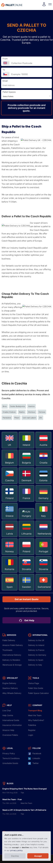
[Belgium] (9, 466)
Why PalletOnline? (36, 720)
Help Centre (7, 715)
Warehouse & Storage (12, 665)
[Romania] (9, 572)
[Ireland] (26, 448)
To (4, 70)
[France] (26, 501)
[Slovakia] (26, 572)
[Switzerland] (43, 590)
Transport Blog (35, 710)
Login (30, 735)
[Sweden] (26, 590)
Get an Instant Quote (26, 599)
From (5, 58)
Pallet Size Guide (35, 688)
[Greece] (9, 519)
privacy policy (16, 850)
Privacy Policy (8, 753)
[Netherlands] (43, 537)
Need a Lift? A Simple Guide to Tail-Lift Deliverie (24, 810)
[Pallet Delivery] (12, 5)
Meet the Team (34, 715)
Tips (22, 793)
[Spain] (9, 590)
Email (5, 81)
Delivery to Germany (37, 655)
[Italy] (43, 519)
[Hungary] (26, 519)
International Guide (10, 720)
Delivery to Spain (35, 660)
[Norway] (9, 554)
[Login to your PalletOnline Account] (44, 5)
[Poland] (26, 554)
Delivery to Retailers (11, 660)
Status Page (33, 683)
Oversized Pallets (10, 735)
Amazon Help (8, 730)
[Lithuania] (26, 537)
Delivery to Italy (35, 665)
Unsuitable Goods (10, 763)
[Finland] (9, 501)
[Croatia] (43, 466)
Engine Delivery (9, 683)
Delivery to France (36, 650)
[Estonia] (43, 483)
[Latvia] (9, 537)
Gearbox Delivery (10, 688)
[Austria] (43, 448)
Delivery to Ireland (36, 645)
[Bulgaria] (26, 466)
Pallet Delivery (8, 640)
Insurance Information (12, 725)
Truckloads (7, 650)
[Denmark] (26, 483)
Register (31, 730)
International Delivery (11, 655)
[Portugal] (43, 554)
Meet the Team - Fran (12, 799)
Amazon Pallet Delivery (12, 645)
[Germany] (43, 501)
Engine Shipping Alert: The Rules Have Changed (24, 789)
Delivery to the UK (36, 640)
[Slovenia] (43, 572)
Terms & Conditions (11, 758)
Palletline (32, 725)
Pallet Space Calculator (38, 693)
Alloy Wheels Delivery (11, 693)
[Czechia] (9, 483)
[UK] (9, 448)
